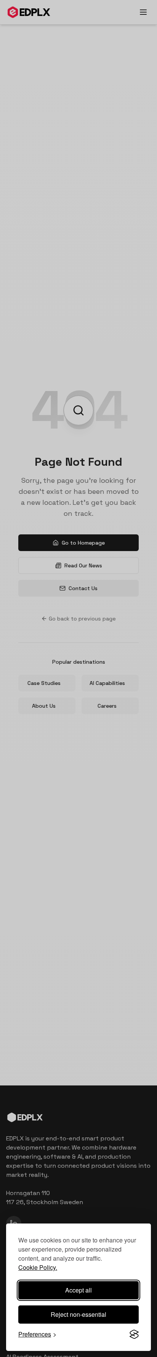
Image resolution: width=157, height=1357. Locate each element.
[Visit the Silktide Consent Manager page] (134, 1334)
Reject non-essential (78, 1314)
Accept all (78, 1290)
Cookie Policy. (37, 1267)
